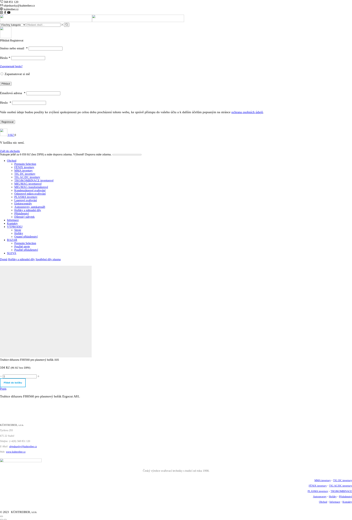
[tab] (176, 388)
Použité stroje (22, 246)
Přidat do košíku (13, 383)
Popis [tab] (3, 388)
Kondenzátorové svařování (29, 190)
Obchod (11, 160)
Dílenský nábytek (24, 216)
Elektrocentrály (23, 203)
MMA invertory (23, 170)
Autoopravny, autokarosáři (29, 206)
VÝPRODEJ (14, 226)
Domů (3, 259)
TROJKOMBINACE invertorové (34, 180)
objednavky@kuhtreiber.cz (23, 446)
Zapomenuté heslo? (11, 66)
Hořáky (18, 233)
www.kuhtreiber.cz (15, 451)
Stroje (17, 230)
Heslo (5, 58)
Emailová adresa (12, 93)
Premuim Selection (25, 164)
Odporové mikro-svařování (30, 193)
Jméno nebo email (14, 48)
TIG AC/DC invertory (27, 177)
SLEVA (11, 253)
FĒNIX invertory (24, 167)
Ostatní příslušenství (26, 236)
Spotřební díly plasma (48, 259)
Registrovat (7, 122)
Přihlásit (5, 83)
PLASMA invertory (25, 197)
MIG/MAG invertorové (28, 183)
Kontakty (12, 223)
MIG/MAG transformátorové (31, 187)
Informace (13, 220)
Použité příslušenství (26, 249)
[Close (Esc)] (1, 516)
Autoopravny (320, 496)
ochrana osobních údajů (247, 112)
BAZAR (12, 239)
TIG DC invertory (24, 173)
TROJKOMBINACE (341, 491)
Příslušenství (21, 213)
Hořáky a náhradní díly (27, 210)
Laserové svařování (25, 200)
